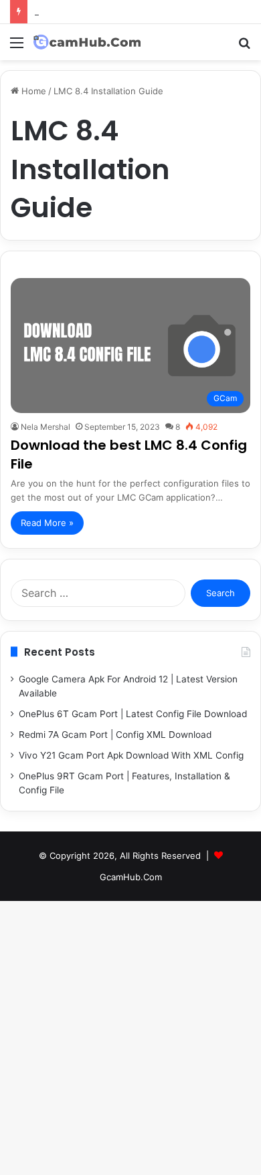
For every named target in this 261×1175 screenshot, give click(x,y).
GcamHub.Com (131, 877)
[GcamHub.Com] (87, 42)
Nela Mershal (45, 427)
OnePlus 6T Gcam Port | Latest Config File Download (133, 713)
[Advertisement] (130, 197)
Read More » (47, 522)
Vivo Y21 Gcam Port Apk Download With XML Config (131, 755)
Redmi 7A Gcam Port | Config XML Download (115, 734)
